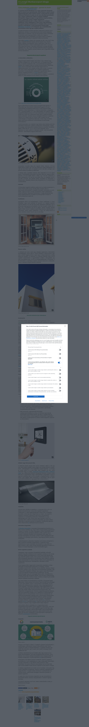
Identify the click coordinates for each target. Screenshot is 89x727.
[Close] (65, 326)
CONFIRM (36, 396)
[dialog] (44, 363)
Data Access (44, 400)
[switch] (59, 350)
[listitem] (44, 347)
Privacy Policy (51, 400)
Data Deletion (37, 400)
